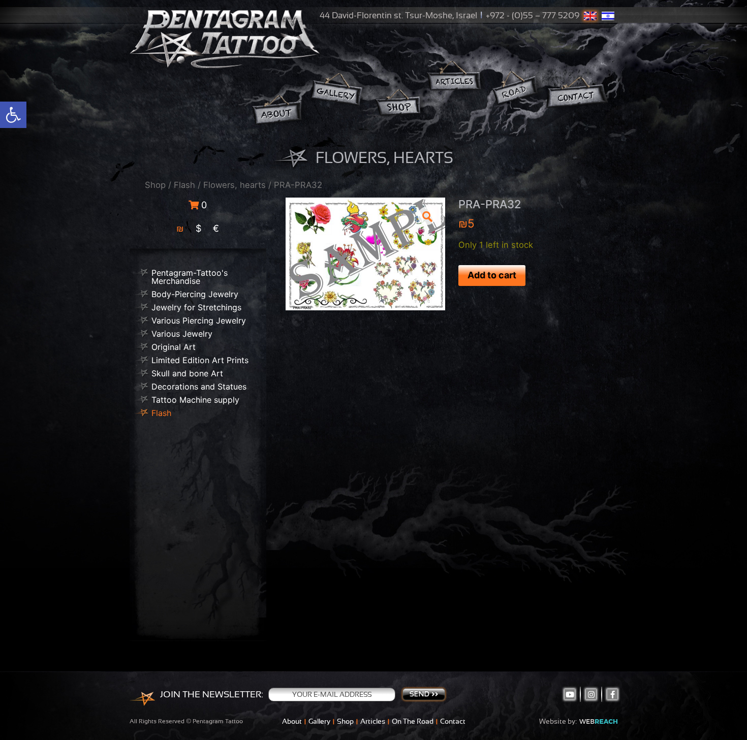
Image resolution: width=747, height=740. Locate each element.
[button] (427, 216)
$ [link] (198, 228)
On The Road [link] (412, 721)
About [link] (292, 721)
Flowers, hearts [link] (234, 185)
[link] (13, 115)
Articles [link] (372, 721)
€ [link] (216, 228)
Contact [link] (452, 721)
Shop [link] (155, 185)
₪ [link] (180, 228)
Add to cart (492, 275)
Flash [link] (184, 185)
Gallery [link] (319, 721)
